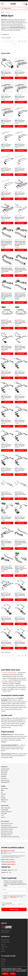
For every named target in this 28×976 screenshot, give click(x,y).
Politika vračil (4, 946)
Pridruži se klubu (14, 909)
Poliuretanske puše (5, 782)
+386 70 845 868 (10, 859)
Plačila (2, 949)
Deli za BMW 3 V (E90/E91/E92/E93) (9, 827)
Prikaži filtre (6, 34)
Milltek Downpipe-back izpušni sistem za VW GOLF (6, 493)
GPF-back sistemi (4, 319)
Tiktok (2, 962)
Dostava (3, 817)
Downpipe (4, 680)
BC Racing (3, 801)
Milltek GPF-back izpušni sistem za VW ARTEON (6, 518)
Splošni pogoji (13, 897)
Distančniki (3, 776)
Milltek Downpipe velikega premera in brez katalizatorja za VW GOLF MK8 (7, 270)
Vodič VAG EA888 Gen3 (6, 811)
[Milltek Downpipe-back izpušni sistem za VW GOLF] (7, 484)
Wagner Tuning (4, 799)
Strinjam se (5, 973)
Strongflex (3, 797)
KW (2, 792)
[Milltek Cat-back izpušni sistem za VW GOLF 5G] (7, 363)
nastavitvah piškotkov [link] (21, 971)
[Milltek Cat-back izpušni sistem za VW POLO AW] (21, 585)
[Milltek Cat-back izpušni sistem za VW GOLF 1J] (21, 63)
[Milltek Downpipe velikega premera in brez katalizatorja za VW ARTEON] (21, 532)
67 (22, 41)
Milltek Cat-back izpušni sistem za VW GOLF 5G (6, 373)
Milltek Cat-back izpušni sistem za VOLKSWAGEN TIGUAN (6, 543)
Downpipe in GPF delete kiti (7, 266)
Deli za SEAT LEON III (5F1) (7, 833)
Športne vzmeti (4, 771)
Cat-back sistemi (4, 70)
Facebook (3, 959)
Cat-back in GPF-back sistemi (9, 672)
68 (25, 41)
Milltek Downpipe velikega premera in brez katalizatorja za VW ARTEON (21, 543)
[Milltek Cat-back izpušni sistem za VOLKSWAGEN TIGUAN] (7, 532)
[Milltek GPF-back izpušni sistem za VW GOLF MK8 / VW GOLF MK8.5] (7, 338)
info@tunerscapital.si (10, 862)
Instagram (3, 961)
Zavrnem (13, 973)
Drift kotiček (3, 813)
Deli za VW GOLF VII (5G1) (7, 823)
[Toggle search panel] (23, 3)
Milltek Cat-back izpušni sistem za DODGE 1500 (6, 73)
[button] (25, 4)
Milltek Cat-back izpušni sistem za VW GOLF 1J (20, 73)
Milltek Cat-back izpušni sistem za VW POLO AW (20, 594)
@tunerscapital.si (11, 864)
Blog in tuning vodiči (5, 807)
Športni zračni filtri (5, 780)
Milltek (2, 790)
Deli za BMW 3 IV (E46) (6, 834)
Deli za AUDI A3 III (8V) (6, 825)
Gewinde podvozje (5, 769)
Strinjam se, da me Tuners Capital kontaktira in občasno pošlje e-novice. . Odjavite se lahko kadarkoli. (14, 897)
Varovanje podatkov (5, 942)
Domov (2, 12)
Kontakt (3, 951)
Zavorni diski (4, 774)
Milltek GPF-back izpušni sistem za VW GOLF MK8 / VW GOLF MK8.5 (6, 322)
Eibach (2, 796)
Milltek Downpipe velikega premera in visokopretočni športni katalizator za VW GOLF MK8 (6, 243)
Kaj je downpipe (4, 809)
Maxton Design (4, 788)
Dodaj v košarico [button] (7, 77)
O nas (2, 815)
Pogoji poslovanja (5, 939)
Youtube (3, 964)
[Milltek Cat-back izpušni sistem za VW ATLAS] (21, 184)
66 (18, 41)
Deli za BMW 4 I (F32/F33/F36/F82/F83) (10, 836)
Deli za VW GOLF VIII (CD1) (7, 829)
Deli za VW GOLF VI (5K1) (6, 831)
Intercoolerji (3, 778)
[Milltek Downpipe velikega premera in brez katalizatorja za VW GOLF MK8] (7, 259)
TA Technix (3, 794)
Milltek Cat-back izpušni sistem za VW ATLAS (20, 194)
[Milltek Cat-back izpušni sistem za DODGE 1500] (7, 63)
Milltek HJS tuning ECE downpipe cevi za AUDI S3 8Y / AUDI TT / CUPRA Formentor (21, 569)
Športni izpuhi (4, 772)
